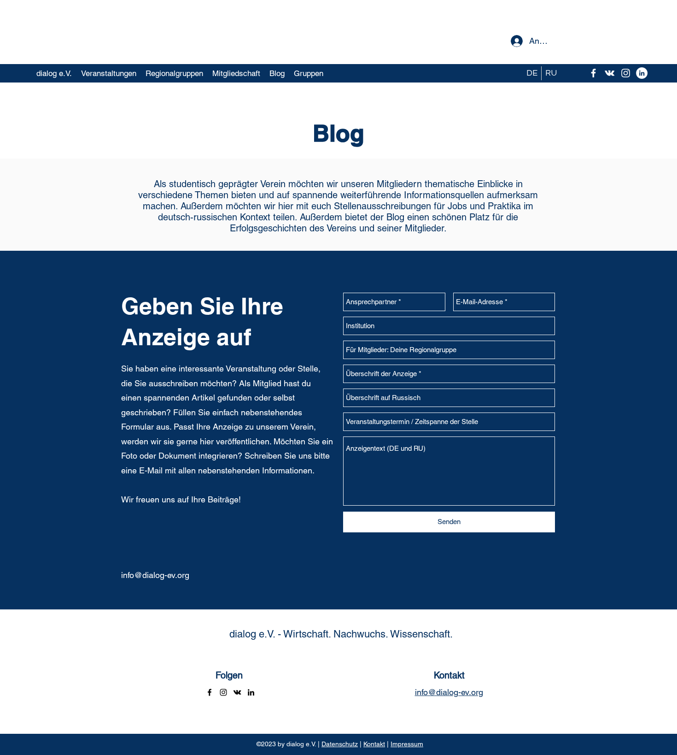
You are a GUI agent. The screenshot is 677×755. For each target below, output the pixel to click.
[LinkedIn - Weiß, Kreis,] (642, 73)
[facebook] (593, 73)
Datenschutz (339, 744)
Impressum (407, 744)
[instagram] (625, 73)
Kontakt (374, 744)
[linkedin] (251, 692)
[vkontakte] (609, 73)
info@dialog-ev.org (155, 575)
